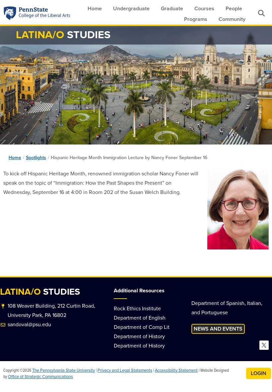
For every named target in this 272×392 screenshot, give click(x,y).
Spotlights (36, 157)
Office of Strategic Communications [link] (40, 376)
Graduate (172, 8)
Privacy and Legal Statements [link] (125, 370)
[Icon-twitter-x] (264, 345)
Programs (195, 19)
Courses (204, 8)
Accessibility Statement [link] (176, 370)
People (234, 8)
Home (95, 8)
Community (232, 19)
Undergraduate (131, 8)
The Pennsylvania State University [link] (63, 370)
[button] (261, 13)
